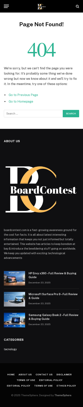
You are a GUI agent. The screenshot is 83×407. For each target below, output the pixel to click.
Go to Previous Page (23, 95)
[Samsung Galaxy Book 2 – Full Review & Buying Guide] (14, 320)
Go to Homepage (21, 101)
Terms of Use (26, 380)
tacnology (10, 349)
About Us (25, 374)
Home (11, 374)
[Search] (77, 6)
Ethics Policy (66, 385)
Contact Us (44, 374)
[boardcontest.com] (41, 6)
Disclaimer (64, 374)
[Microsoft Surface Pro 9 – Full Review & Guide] (14, 299)
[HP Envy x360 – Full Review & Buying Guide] (14, 278)
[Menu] (6, 6)
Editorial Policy (51, 380)
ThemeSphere (62, 395)
